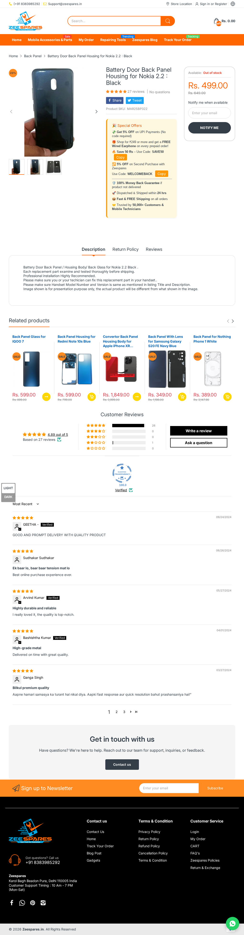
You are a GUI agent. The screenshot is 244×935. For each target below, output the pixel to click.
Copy (120, 157)
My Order (197, 839)
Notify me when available (208, 102)
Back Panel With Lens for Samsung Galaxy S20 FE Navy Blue (165, 341)
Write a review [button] (199, 430)
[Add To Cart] (91, 397)
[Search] (168, 21)
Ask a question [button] (198, 442)
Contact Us (95, 832)
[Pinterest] (33, 903)
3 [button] (124, 712)
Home (91, 839)
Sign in (205, 4)
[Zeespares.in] (25, 21)
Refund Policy (149, 846)
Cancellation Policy (153, 853)
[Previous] (96, 111)
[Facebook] (12, 903)
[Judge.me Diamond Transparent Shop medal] (122, 473)
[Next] (11, 111)
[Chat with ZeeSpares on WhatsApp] (232, 923)
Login (194, 832)
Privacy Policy (149, 832)
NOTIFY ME (209, 128)
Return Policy (148, 839)
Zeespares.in (33, 929)
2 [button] (117, 712)
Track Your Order (100, 846)
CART (194, 846)
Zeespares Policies (204, 860)
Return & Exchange (205, 868)
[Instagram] (43, 903)
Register (221, 4)
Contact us (122, 764)
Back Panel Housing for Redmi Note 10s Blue (77, 338)
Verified (121, 490)
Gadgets (93, 860)
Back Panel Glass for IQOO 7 (29, 338)
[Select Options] (46, 397)
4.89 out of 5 (58, 434)
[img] (23, 518)
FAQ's (195, 853)
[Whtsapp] (22, 903)
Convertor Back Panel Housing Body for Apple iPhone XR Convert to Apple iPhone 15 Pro (120, 341)
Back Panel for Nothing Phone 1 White (212, 338)
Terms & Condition (152, 860)
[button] (116, 91)
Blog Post (94, 853)
